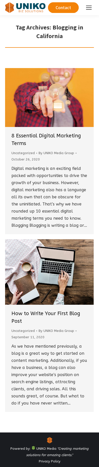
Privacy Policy (49, 461)
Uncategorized (23, 153)
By (56, 153)
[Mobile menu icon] (89, 8)
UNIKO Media (45, 448)
